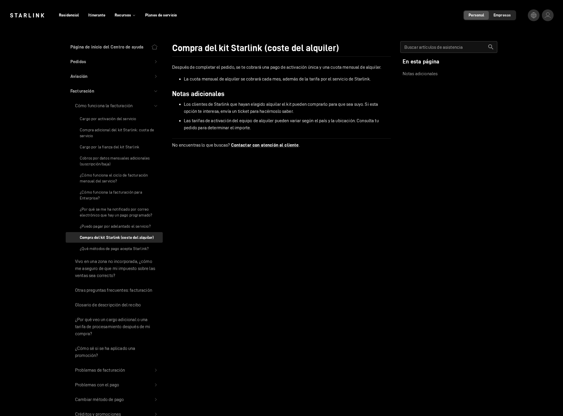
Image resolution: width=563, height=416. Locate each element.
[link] (27, 15)
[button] (114, 62)
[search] (491, 47)
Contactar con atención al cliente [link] (265, 145)
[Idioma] (534, 15)
